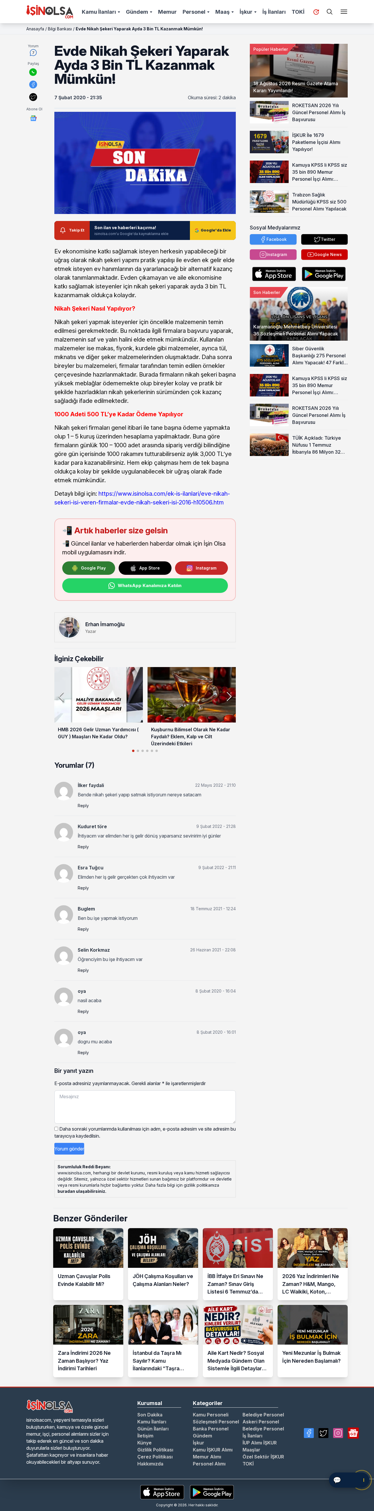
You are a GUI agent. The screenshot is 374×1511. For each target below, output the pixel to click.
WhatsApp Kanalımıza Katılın (149, 585)
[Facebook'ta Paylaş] (33, 84)
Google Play (93, 567)
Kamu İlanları (99, 12)
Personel (194, 12)
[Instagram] (338, 1433)
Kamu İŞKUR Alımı (213, 1450)
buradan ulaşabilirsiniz (81, 1191)
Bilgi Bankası (60, 28)
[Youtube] (353, 1433)
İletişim (145, 1436)
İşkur (246, 12)
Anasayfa (35, 28)
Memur (167, 12)
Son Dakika (149, 1415)
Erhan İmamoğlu (104, 624)
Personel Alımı (209, 1464)
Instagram (206, 567)
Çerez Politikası (155, 1457)
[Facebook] (309, 1433)
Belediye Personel (263, 1415)
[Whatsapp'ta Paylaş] (33, 72)
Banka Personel (210, 1429)
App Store (149, 567)
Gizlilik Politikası (155, 1450)
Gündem (137, 12)
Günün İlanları (153, 1429)
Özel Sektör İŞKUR (263, 1457)
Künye (144, 1443)
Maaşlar (251, 1450)
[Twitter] (323, 1433)
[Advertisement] (299, 496)
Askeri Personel (261, 1422)
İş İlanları (274, 12)
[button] (229, 696)
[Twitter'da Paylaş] (33, 97)
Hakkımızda (150, 1464)
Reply (83, 805)
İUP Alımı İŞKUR (260, 1443)
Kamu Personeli (210, 1415)
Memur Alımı (207, 1457)
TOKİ (298, 12)
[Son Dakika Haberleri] (316, 12)
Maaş (222, 12)
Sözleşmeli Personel (216, 1422)
